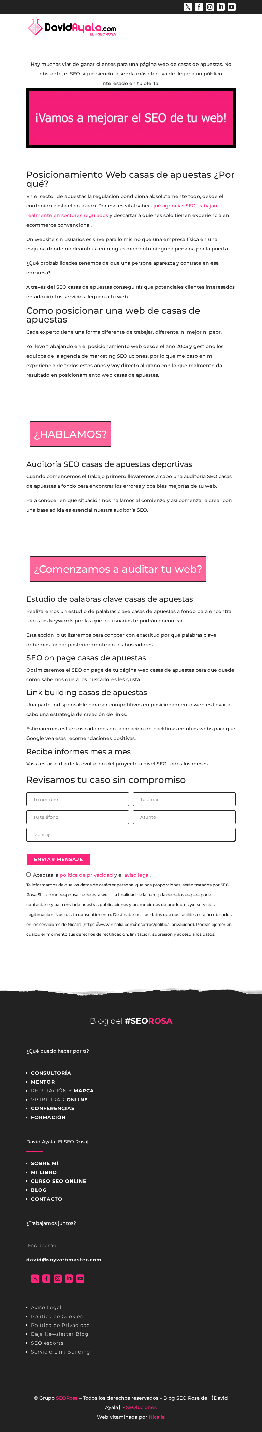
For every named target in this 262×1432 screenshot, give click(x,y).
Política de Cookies (57, 1316)
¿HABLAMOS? (70, 434)
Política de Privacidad (60, 1325)
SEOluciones (141, 1407)
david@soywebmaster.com (64, 1260)
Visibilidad (59, 1100)
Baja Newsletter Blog (60, 1334)
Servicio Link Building (60, 1352)
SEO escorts (47, 1343)
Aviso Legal (46, 1307)
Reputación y (62, 1091)
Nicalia (157, 1417)
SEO (181, 1398)
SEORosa (67, 1398)
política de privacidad (86, 875)
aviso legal (137, 875)
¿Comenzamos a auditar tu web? (118, 569)
